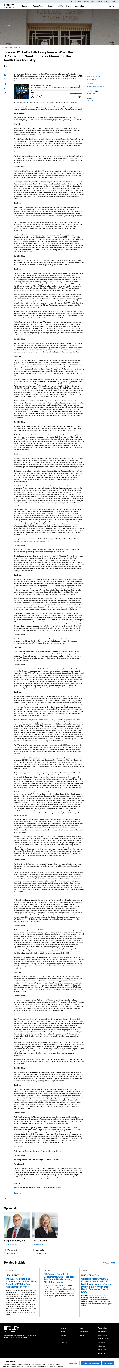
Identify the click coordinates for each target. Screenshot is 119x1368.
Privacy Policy (102, 1331)
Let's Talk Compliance (94, 101)
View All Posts (109, 1262)
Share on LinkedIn (5, 75)
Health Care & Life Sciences (96, 86)
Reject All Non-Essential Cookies (90, 1363)
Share (5, 93)
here (76, 102)
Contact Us (99, 1)
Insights (60, 6)
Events (68, 6)
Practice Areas (38, 6)
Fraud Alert (102, 1350)
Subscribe (73, 1)
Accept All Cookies (108, 1363)
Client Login (102, 1346)
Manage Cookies (73, 1363)
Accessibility (102, 1342)
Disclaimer (17, 1193)
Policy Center (102, 1335)
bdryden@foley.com (10, 1244)
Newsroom (86, 1)
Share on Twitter (5, 79)
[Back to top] (5, 1199)
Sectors (25, 6)
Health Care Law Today (11, 47)
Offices (93, 1)
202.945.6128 (12, 1253)
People (50, 6)
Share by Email (5, 88)
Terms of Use (102, 1328)
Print (5, 84)
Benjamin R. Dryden (93, 76)
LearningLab (79, 6)
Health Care (91, 94)
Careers (113, 1)
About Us (106, 1)
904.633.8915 (41, 1253)
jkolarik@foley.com (38, 1244)
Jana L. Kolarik (92, 79)
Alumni (80, 1)
